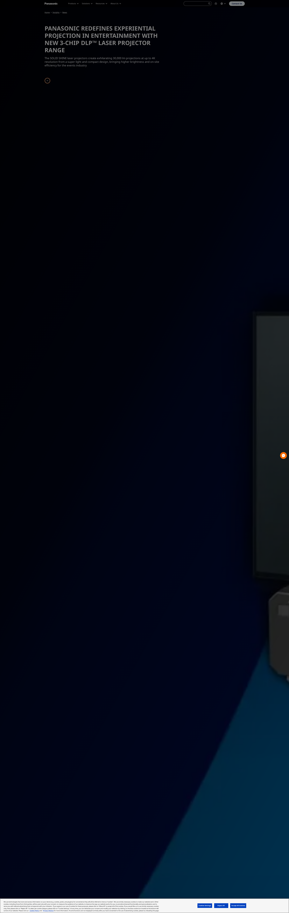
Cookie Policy (34, 911)
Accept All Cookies (238, 906)
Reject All (221, 906)
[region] (144, 906)
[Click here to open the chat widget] (283, 455)
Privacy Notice (48, 911)
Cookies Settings (205, 906)
